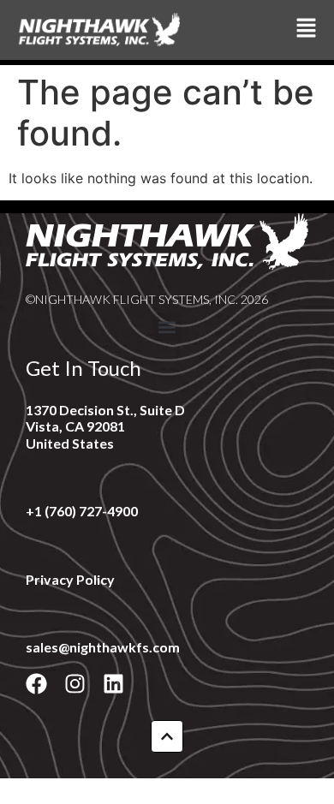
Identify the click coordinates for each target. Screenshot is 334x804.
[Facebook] (36, 683)
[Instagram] (75, 683)
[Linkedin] (113, 683)
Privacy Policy (70, 579)
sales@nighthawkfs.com (103, 647)
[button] (167, 327)
